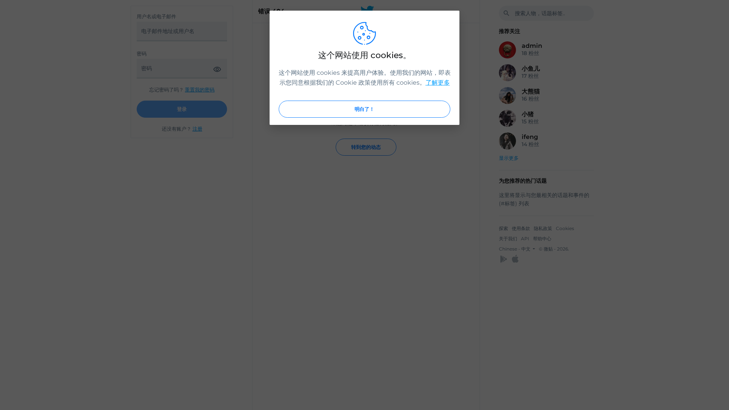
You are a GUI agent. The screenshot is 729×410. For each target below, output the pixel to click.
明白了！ (364, 109)
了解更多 (438, 82)
